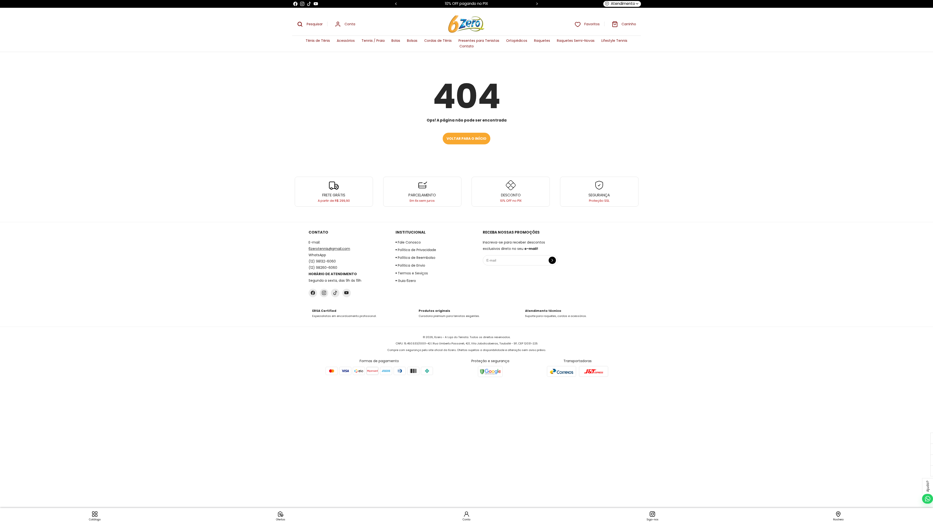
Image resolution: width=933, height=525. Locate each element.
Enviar (466, 279)
